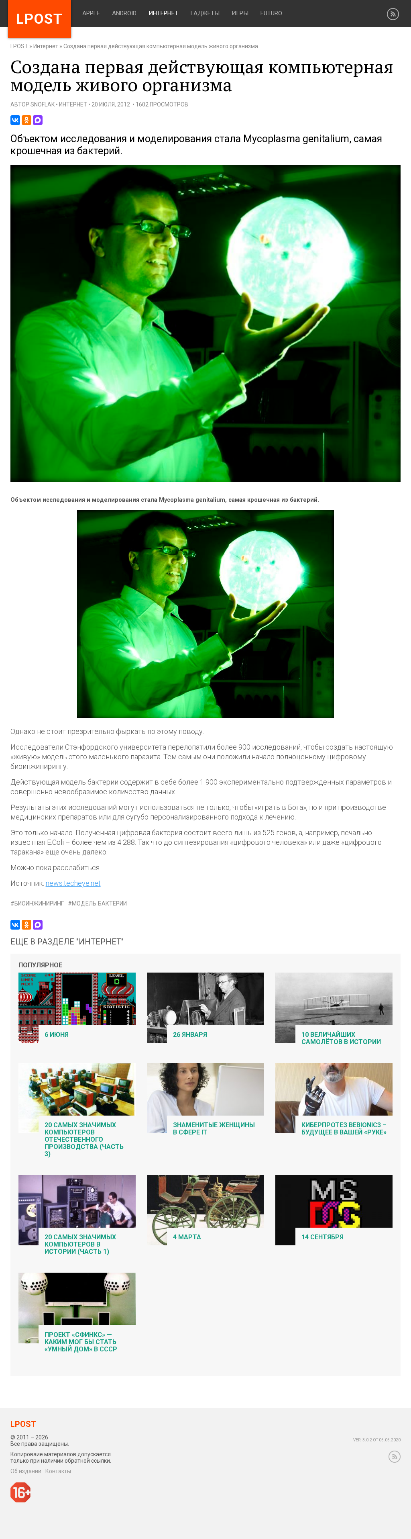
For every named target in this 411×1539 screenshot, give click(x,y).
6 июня (57, 1034)
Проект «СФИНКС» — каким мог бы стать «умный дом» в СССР (81, 1342)
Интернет (163, 13)
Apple (91, 13)
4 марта (187, 1237)
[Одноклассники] (26, 120)
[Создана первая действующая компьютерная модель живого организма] (205, 480)
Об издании (25, 1471)
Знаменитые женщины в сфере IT (214, 1128)
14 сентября (322, 1237)
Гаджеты (205, 13)
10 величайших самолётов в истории (341, 1038)
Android (124, 13)
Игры (240, 13)
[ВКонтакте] (15, 120)
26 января (190, 1034)
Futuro (271, 13)
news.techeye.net (73, 883)
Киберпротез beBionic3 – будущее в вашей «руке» (344, 1128)
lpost (39, 19)
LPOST (19, 46)
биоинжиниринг (39, 903)
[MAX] (38, 120)
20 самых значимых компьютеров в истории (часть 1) (80, 1244)
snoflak (43, 104)
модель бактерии (99, 903)
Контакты (58, 1471)
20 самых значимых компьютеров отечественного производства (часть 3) (84, 1139)
